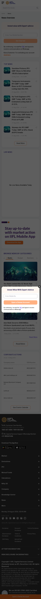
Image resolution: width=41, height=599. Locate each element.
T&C (20, 307)
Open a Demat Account (20, 302)
